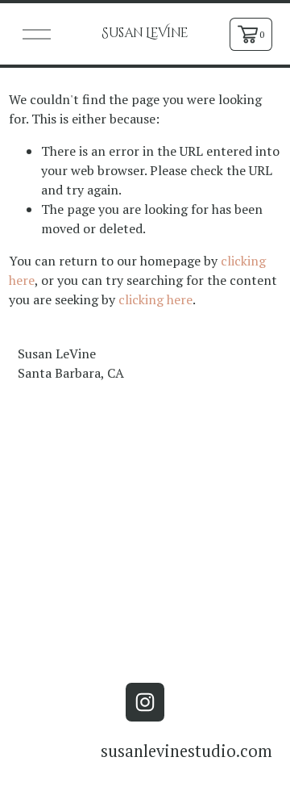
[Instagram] (145, 702)
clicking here (155, 299)
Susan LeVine (145, 33)
